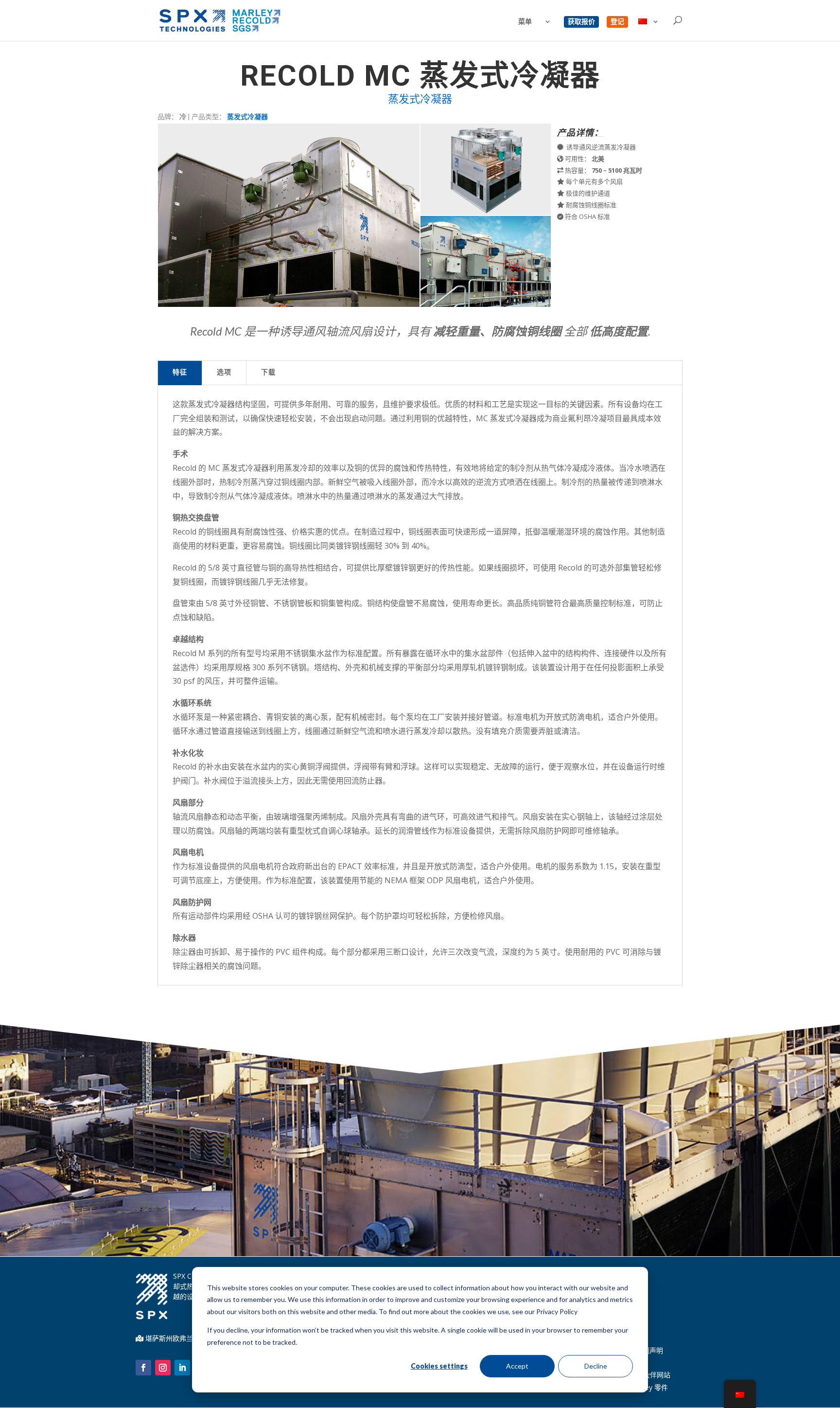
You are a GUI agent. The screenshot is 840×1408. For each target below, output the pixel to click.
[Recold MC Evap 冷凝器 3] (485, 304)
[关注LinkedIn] (182, 1367)
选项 (224, 373)
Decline (595, 1366)
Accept (517, 1366)
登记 (617, 22)
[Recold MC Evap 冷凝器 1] (289, 304)
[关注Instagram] (163, 1367)
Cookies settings (439, 1366)
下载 (268, 373)
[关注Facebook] (143, 1367)
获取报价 (581, 22)
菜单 (525, 22)
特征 (180, 373)
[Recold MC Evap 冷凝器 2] (485, 212)
